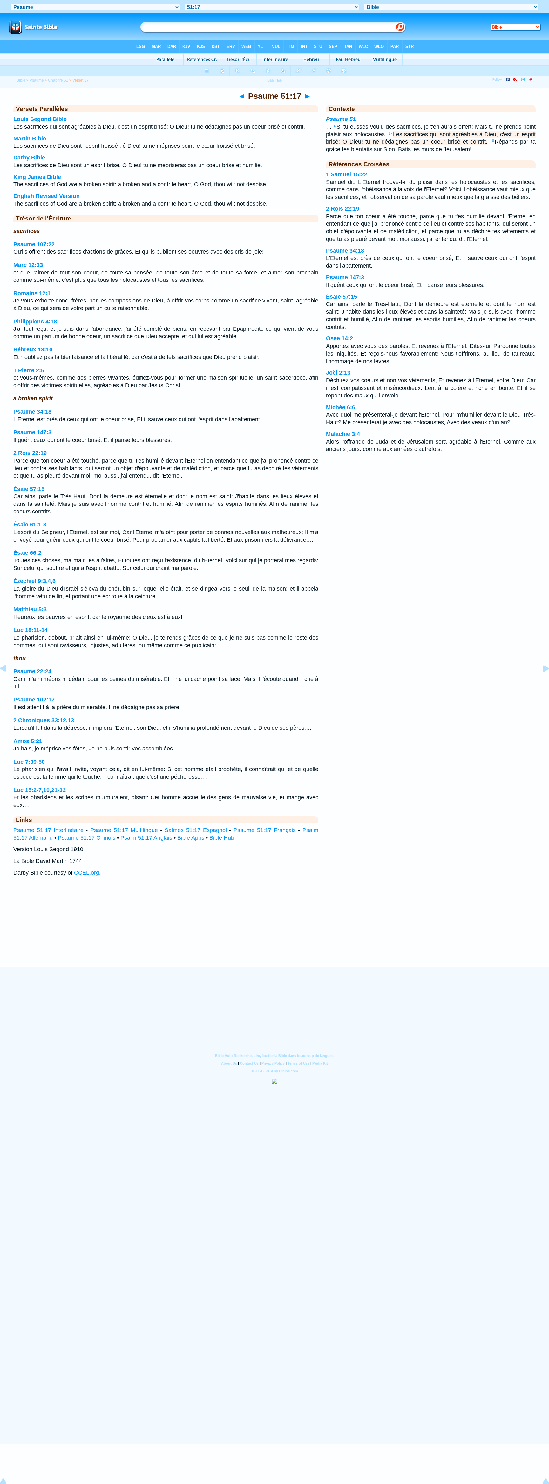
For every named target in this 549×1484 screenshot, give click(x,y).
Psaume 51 (341, 119)
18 (492, 141)
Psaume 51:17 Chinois (86, 838)
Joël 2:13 (338, 372)
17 (390, 133)
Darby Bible (29, 157)
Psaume (37, 80)
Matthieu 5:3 (30, 609)
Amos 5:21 (27, 741)
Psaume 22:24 (32, 671)
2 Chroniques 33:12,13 (43, 720)
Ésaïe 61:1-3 (29, 524)
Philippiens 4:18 (35, 321)
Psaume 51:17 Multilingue (124, 830)
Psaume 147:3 (32, 432)
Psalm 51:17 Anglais (146, 838)
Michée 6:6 (340, 407)
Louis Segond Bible (40, 119)
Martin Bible (29, 138)
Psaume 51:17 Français (265, 830)
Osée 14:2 (339, 338)
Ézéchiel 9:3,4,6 (34, 581)
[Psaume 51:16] (8, 683)
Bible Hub (221, 838)
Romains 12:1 (32, 293)
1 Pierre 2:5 (28, 370)
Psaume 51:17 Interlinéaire (48, 830)
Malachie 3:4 (343, 434)
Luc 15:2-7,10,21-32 (39, 790)
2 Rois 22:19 (30, 453)
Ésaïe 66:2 (27, 553)
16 (334, 126)
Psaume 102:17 (34, 699)
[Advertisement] (274, 928)
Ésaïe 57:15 (28, 489)
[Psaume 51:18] (541, 683)
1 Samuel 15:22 (346, 174)
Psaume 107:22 (34, 244)
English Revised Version (46, 196)
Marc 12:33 (28, 265)
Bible (21, 80)
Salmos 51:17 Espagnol (196, 830)
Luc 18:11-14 (30, 630)
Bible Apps (190, 838)
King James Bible (37, 177)
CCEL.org (86, 873)
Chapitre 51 (58, 80)
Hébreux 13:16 (32, 349)
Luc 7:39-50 (29, 762)
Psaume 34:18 (32, 412)
